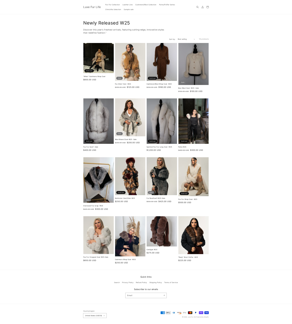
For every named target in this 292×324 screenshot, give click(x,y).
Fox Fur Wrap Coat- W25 (187, 199)
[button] (197, 7)
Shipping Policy (155, 282)
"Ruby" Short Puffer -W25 (188, 257)
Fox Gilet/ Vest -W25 (123, 84)
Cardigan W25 (152, 249)
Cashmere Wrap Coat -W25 (125, 259)
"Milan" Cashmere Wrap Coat (94, 76)
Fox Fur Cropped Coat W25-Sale (95, 257)
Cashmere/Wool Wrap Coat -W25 (159, 84)
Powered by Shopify (202, 317)
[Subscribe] (164, 295)
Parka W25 (182, 147)
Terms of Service (171, 282)
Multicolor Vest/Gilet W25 (125, 198)
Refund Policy (141, 282)
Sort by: (172, 39)
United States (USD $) (93, 315)
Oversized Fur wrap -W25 (93, 206)
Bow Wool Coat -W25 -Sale (188, 88)
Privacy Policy (127, 282)
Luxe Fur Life (192, 317)
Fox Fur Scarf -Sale (90, 147)
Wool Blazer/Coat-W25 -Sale (126, 139)
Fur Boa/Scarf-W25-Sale (156, 198)
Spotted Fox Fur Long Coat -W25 (159, 147)
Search (117, 282)
